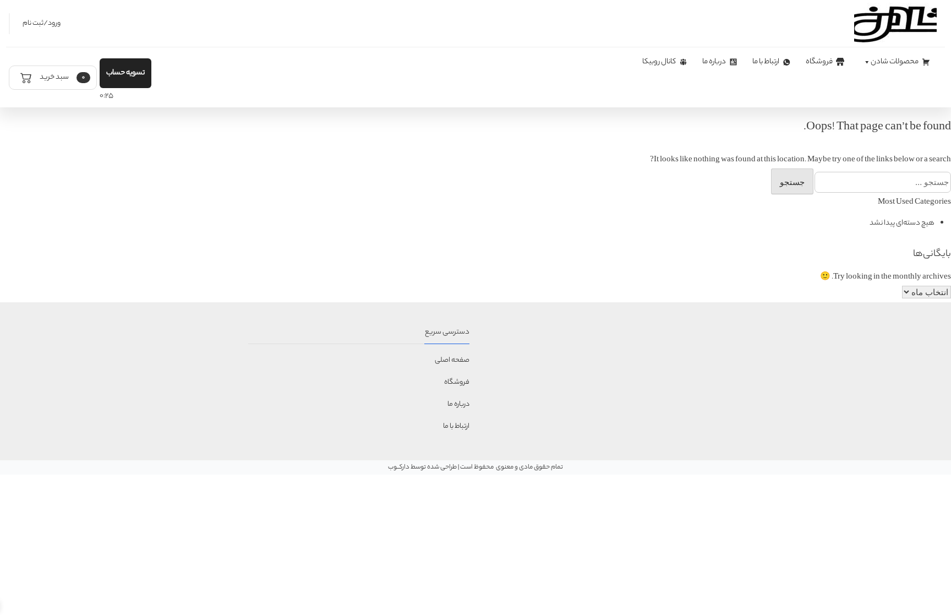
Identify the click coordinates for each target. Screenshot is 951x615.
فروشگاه (819, 62)
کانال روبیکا (659, 62)
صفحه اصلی (452, 360)
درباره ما (714, 62)
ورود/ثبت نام (42, 23)
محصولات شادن (895, 62)
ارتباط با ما (765, 62)
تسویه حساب (125, 73)
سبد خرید (62, 77)
